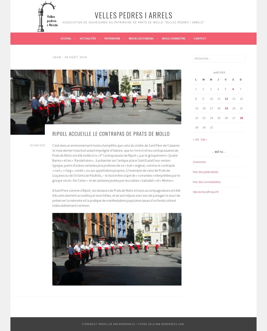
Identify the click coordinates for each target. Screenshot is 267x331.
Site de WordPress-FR (205, 192)
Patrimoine (112, 38)
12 (226, 99)
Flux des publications (205, 172)
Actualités (88, 38)
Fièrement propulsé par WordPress (108, 324)
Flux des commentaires (206, 182)
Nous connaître (173, 38)
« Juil (196, 139)
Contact (200, 38)
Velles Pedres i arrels (134, 14)
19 (226, 108)
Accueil (66, 38)
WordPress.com (172, 324)
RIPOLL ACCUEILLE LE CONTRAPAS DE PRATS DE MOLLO (111, 133)
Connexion (199, 162)
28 (241, 118)
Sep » (204, 139)
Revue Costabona (141, 38)
